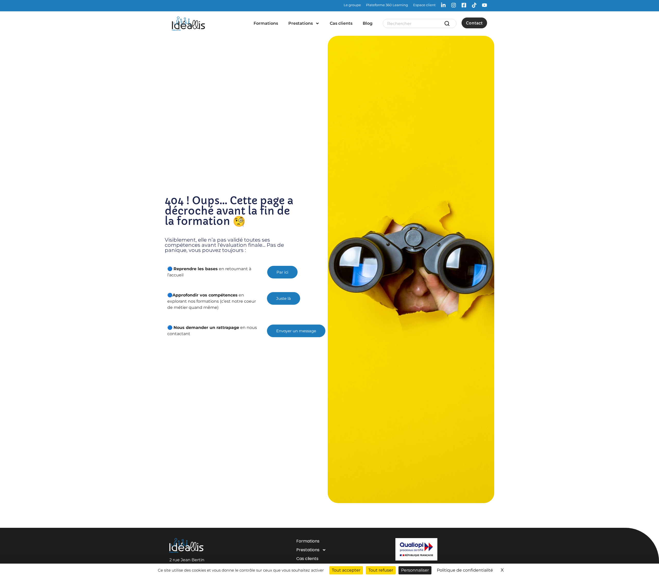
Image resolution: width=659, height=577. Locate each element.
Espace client (424, 5)
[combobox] (415, 23)
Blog (367, 23)
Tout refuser (380, 570)
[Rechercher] (448, 23)
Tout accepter (346, 570)
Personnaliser (415, 570)
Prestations (300, 23)
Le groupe (352, 5)
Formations (266, 23)
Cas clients (341, 23)
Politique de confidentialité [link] (465, 570)
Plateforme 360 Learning (387, 5)
